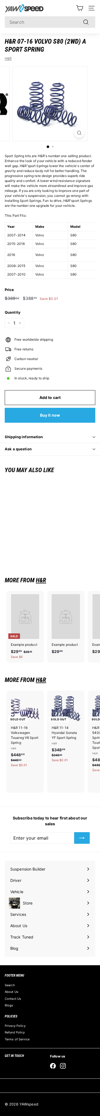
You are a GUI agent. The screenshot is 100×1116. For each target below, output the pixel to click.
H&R (8, 58)
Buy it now (50, 415)
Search (10, 985)
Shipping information (24, 437)
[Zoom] (79, 133)
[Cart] (79, 8)
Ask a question (18, 449)
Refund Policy (15, 1032)
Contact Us (13, 999)
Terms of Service (17, 1039)
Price (9, 289)
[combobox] (50, 22)
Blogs (9, 1005)
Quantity (13, 312)
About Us (11, 992)
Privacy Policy (15, 1026)
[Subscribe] (82, 838)
